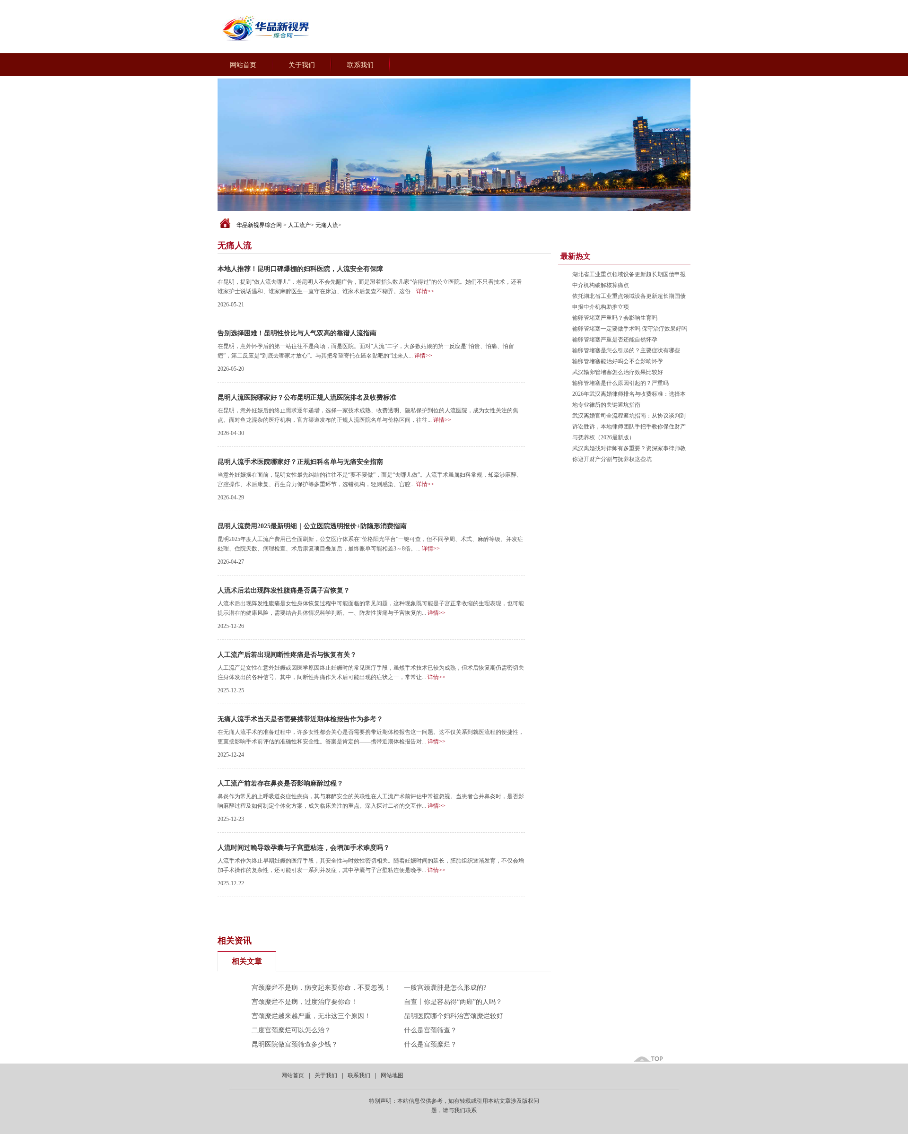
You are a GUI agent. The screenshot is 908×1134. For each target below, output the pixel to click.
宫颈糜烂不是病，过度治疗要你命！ (305, 1001)
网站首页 (243, 65)
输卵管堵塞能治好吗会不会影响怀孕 (617, 361)
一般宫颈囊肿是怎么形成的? (445, 987)
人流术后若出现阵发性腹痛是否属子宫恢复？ (284, 590)
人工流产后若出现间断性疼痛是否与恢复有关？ (287, 654)
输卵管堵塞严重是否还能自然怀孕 (614, 339)
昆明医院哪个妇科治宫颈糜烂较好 (453, 1016)
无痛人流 (326, 225)
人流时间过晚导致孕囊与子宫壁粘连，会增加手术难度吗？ (304, 847)
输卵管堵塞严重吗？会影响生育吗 (614, 317)
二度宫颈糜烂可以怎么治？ (291, 1030)
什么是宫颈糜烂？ (430, 1044)
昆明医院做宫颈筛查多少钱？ (295, 1044)
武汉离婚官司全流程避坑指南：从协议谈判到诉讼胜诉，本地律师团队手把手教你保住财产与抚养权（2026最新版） (629, 426)
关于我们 (301, 65)
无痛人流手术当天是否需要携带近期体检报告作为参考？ (300, 719)
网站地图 (392, 1075)
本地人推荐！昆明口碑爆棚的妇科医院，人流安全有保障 (300, 268)
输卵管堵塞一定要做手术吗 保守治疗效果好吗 (629, 328)
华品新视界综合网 (259, 225)
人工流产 (299, 225)
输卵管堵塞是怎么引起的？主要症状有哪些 (626, 350)
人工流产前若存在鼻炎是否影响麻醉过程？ (280, 783)
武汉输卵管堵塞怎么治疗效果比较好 (617, 372)
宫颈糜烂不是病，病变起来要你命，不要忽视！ (321, 987)
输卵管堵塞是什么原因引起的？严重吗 (620, 383)
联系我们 (360, 65)
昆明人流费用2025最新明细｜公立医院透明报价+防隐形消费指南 (312, 526)
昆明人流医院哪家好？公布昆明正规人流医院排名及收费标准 (307, 397)
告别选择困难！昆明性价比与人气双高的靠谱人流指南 (297, 333)
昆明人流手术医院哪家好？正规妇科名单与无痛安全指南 (300, 461)
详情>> (425, 291)
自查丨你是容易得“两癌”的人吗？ (453, 1001)
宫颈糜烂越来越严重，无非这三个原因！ (311, 1016)
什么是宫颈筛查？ (430, 1030)
